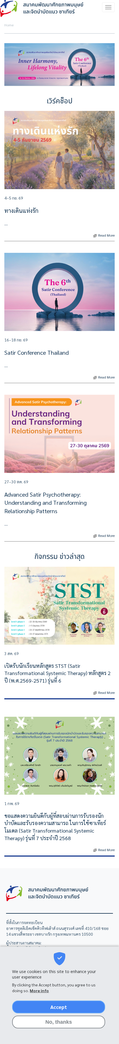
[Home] (42, 8)
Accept (58, 1006)
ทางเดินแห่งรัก (21, 210)
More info (39, 990)
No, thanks (58, 1022)
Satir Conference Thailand (36, 352)
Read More (106, 235)
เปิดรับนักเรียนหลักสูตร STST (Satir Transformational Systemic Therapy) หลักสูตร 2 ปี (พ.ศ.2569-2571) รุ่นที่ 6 (57, 673)
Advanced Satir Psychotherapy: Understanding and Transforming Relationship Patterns (45, 503)
